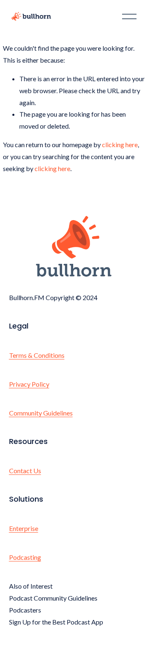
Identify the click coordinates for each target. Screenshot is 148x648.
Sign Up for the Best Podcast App (56, 622)
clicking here (120, 144)
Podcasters (25, 610)
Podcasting (25, 557)
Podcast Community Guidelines (53, 598)
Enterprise (23, 528)
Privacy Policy (29, 384)
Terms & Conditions (37, 355)
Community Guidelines (41, 413)
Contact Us (25, 470)
